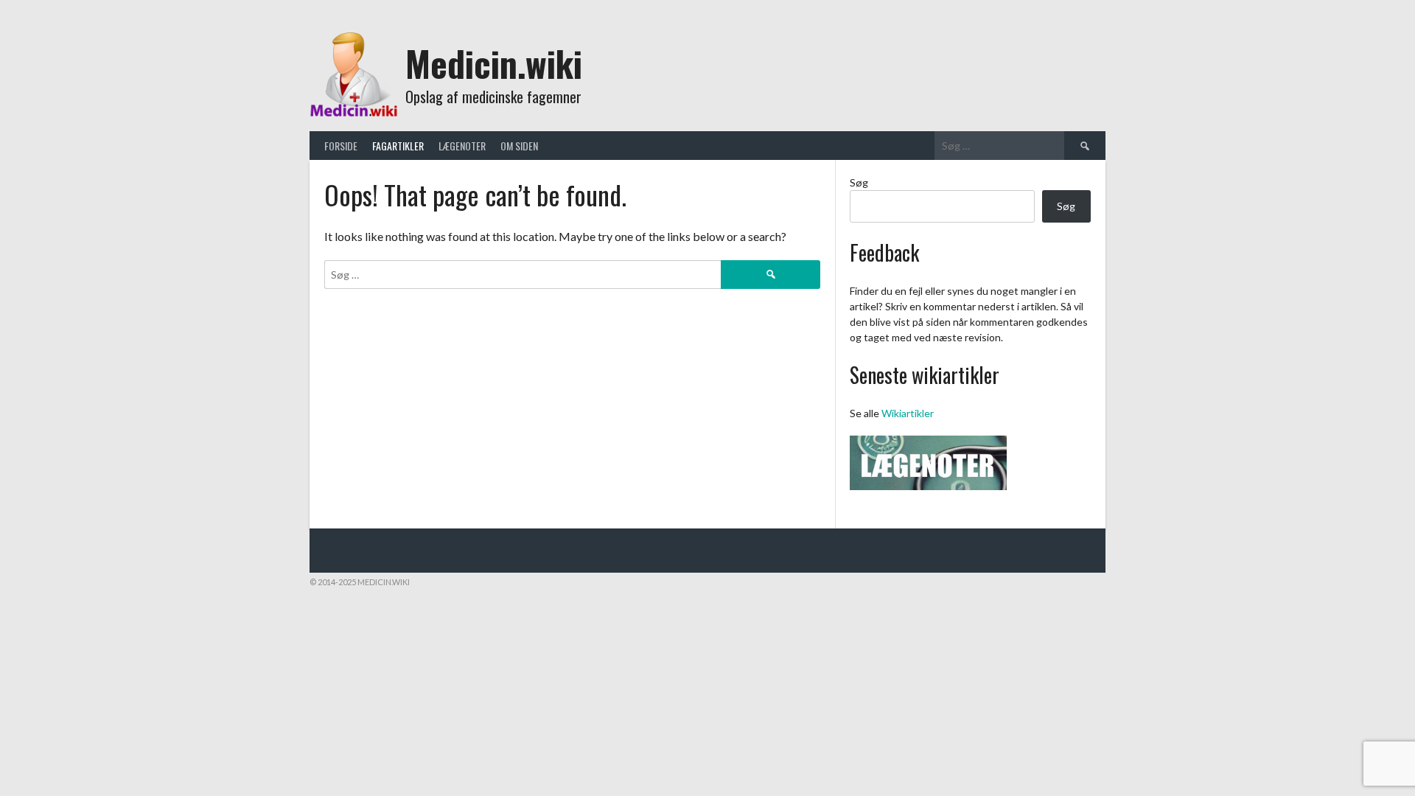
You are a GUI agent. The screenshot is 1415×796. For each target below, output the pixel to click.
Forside (340, 145)
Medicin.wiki (493, 63)
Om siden (519, 145)
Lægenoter (462, 145)
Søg (859, 182)
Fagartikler (398, 145)
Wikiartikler (907, 413)
